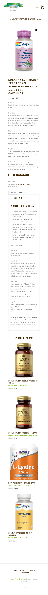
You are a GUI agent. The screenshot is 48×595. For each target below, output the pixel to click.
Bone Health (13, 436)
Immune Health (25, 184)
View (24, 358)
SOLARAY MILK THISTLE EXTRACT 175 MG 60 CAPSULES (25, 20)
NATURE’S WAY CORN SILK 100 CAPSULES (24, 18)
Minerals (23, 538)
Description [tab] (13, 192)
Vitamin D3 (34, 436)
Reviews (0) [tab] (22, 192)
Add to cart (22, 175)
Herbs (17, 184)
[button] (36, 30)
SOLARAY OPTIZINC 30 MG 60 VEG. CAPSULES (21, 534)
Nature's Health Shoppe (18, 579)
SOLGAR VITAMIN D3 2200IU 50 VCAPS (22, 433)
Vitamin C (23, 386)
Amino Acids (12, 486)
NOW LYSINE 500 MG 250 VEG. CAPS (21, 483)
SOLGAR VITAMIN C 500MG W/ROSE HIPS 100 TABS (23, 382)
